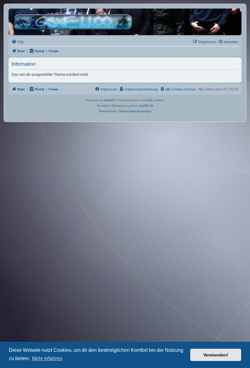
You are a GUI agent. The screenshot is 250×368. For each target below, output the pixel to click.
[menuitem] (18, 42)
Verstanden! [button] (215, 354)
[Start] (74, 22)
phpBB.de (146, 105)
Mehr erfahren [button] (47, 358)
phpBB (109, 100)
